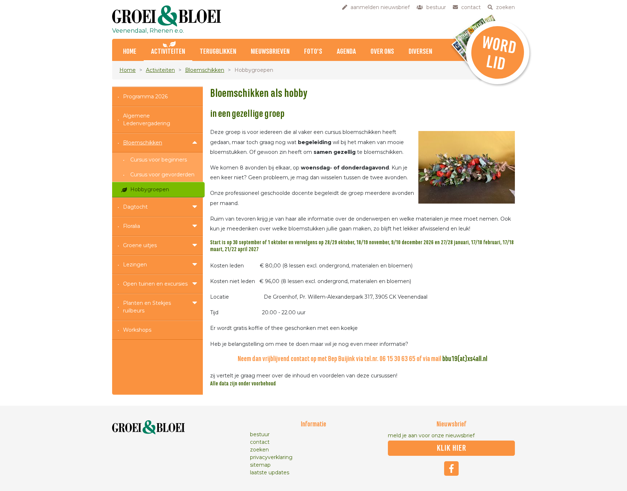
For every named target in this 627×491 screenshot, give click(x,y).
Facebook (451, 468)
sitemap (260, 465)
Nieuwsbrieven (270, 52)
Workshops (137, 330)
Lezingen (135, 264)
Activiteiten (168, 52)
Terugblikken (218, 52)
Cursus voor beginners (158, 159)
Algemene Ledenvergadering (146, 119)
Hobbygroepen (149, 189)
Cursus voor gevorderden (162, 174)
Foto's (313, 52)
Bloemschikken (204, 70)
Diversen (420, 52)
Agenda (346, 52)
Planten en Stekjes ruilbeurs (147, 307)
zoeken (259, 449)
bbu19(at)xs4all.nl (464, 359)
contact (260, 442)
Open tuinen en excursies (155, 284)
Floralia (131, 226)
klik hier (451, 448)
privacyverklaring (271, 457)
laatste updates (269, 472)
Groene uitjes (140, 245)
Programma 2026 (145, 96)
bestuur (260, 434)
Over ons (382, 52)
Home (129, 52)
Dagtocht (135, 207)
